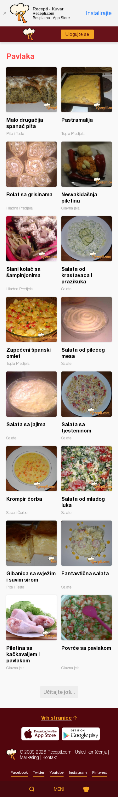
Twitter (38, 772)
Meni (59, 789)
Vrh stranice (56, 718)
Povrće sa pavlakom (86, 632)
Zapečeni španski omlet (31, 331)
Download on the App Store (40, 733)
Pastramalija (86, 101)
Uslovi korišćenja (91, 752)
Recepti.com (11, 754)
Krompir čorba (31, 480)
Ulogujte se (77, 34)
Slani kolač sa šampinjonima (31, 253)
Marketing (29, 757)
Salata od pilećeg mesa (86, 331)
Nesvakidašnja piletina (86, 176)
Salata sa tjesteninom (86, 405)
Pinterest (99, 772)
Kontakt (49, 757)
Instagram (78, 772)
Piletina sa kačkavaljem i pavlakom (31, 632)
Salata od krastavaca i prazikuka (86, 253)
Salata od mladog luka (86, 480)
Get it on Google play (81, 733)
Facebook (19, 772)
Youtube (57, 772)
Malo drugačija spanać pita (31, 101)
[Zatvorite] (5, 13)
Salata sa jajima (31, 405)
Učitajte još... (59, 692)
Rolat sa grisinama (31, 176)
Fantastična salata (86, 555)
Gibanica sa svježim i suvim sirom (31, 555)
